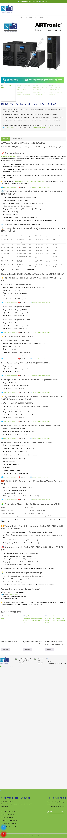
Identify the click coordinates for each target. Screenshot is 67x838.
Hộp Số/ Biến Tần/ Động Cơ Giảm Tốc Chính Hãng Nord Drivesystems (33, 642)
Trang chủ (21, 17)
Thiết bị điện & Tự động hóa (33, 17)
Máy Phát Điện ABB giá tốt (9, 641)
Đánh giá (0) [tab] (18, 139)
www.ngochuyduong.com (12, 127)
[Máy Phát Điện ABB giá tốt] (11, 627)
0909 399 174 (45, 1)
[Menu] (65, 9)
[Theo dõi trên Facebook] (58, 820)
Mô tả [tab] (5, 139)
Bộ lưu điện (45, 17)
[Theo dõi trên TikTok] (62, 820)
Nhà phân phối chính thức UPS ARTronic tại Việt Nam (30, 181)
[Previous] (4, 52)
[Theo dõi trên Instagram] (60, 820)
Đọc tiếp (5, 649)
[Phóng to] (3, 81)
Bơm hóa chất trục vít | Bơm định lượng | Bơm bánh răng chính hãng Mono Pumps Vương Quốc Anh (54, 643)
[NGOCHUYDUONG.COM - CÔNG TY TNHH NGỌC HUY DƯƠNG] (7, 9)
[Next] (60, 52)
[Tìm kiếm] (62, 9)
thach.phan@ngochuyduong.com (29, 1)
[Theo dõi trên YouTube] (64, 820)
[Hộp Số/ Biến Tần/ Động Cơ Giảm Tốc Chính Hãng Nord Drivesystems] (33, 627)
